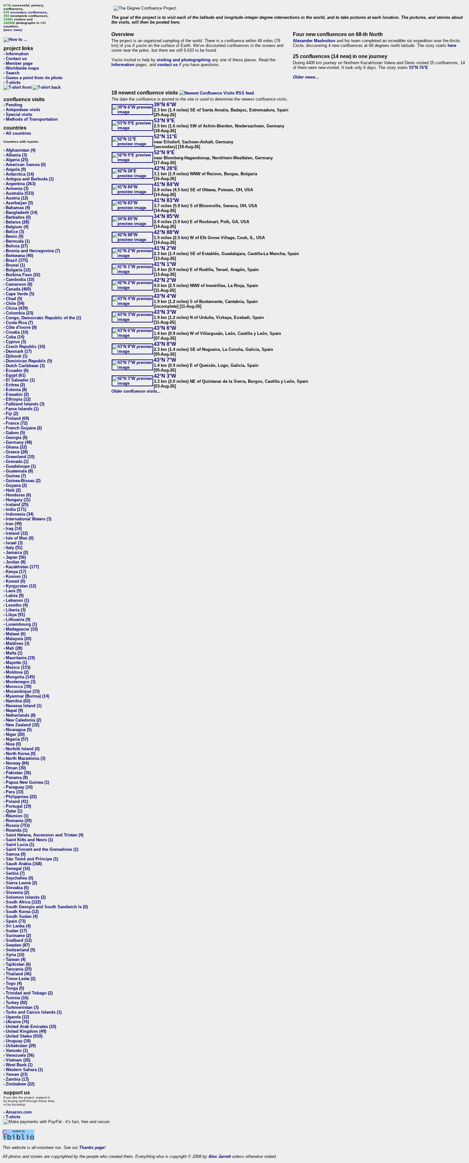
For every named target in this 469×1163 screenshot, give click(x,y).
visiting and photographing (184, 59)
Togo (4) (14, 983)
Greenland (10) (20, 456)
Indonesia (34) (20, 514)
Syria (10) (15, 954)
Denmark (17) (19, 351)
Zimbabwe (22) (20, 1084)
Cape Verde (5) (20, 293)
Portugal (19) (18, 806)
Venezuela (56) (20, 1055)
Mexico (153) (18, 667)
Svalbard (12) (19, 940)
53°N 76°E (418, 67)
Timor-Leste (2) (20, 978)
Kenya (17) (16, 571)
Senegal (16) (18, 868)
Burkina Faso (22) (23, 274)
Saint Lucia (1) (20, 844)
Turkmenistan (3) (22, 1007)
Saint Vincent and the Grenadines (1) (42, 849)
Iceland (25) (17, 504)
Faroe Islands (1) (22, 408)
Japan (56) (16, 557)
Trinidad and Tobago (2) (29, 993)
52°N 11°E (165, 136)
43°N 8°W (165, 344)
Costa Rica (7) (19, 322)
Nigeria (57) (17, 739)
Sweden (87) (18, 945)
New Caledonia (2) (23, 720)
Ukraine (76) (17, 1021)
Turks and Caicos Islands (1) (34, 1012)
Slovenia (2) (17, 892)
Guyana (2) (16, 485)
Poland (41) (17, 801)
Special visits (19, 114)
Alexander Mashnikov (314, 40)
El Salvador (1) (20, 380)
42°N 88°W (166, 232)
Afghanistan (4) (20, 150)
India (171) (16, 509)
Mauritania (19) (20, 657)
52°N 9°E (164, 152)
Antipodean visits (23, 109)
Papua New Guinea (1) (27, 782)
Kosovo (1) (16, 576)
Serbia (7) (15, 873)
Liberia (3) (16, 610)
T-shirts (13, 82)
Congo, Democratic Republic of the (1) (43, 317)
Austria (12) (17, 198)
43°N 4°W (165, 296)
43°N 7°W (165, 360)
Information (17, 53)
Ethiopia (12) (18, 399)
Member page (19, 63)
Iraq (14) (14, 528)
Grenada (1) (17, 461)
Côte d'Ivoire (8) (21, 327)
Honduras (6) (18, 495)
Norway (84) (17, 763)
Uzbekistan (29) (21, 1045)
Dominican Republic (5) (29, 361)
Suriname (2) (18, 935)
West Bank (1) (19, 1064)
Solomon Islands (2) (26, 897)
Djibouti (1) (16, 356)
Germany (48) (19, 442)
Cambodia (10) (20, 279)
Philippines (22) (21, 796)
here (452, 45)
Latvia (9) (15, 595)
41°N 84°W (166, 184)
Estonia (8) (16, 389)
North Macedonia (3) (25, 758)
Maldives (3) (17, 643)
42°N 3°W (165, 376)
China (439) (17, 308)
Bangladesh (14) (21, 212)
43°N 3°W (165, 312)
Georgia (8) (16, 437)
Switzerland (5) (20, 950)
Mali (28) (14, 648)
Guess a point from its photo (34, 77)
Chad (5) (14, 298)
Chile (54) (15, 303)
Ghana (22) (16, 447)
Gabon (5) (15, 432)
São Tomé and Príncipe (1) (32, 859)
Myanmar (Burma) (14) (27, 696)
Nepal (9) (14, 710)
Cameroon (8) (19, 284)
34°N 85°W (166, 216)
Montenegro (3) (20, 681)
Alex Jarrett (219, 1156)
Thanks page (91, 1147)
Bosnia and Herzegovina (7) (33, 250)
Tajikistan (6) (18, 964)
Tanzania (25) (19, 969)
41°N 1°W (165, 264)
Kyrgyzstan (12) (21, 586)
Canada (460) (18, 289)
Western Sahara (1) (24, 1069)
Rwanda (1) (16, 830)
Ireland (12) (17, 533)
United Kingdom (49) (26, 1031)
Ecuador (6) (17, 370)
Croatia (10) (17, 332)
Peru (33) (14, 791)
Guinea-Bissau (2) (23, 480)
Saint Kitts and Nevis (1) (29, 839)
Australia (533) (20, 193)
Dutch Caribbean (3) (25, 365)
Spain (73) (16, 921)
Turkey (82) (16, 1002)
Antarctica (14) (20, 174)
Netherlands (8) (20, 715)
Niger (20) (15, 734)
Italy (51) (14, 547)
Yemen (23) (16, 1074)
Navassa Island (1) (23, 705)
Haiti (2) (13, 490)
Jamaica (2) (17, 552)
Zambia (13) (17, 1079)
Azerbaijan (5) (19, 202)
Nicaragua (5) (19, 729)
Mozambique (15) (23, 691)
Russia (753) (18, 825)
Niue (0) (13, 744)
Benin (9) (14, 236)
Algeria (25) (17, 159)
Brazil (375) (17, 260)
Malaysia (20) (18, 638)
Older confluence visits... (136, 391)
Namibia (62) (18, 701)
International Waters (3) (28, 519)
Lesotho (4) (17, 605)
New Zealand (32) (22, 724)
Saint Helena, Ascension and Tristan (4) (44, 835)
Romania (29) (19, 820)
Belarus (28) (17, 222)
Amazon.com (19, 1112)
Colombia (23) (19, 313)
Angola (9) (16, 169)
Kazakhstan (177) (22, 566)
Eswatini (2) (17, 394)
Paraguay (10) (19, 787)
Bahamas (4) (18, 207)
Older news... (306, 77)
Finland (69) (17, 418)
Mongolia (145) (20, 677)
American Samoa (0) (26, 164)
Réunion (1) (17, 815)
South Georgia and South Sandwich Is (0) (47, 906)
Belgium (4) (17, 226)
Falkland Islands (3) (25, 404)
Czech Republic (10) (25, 346)
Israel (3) (14, 542)
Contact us (16, 58)
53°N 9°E (164, 120)
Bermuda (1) (18, 241)
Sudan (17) (16, 930)
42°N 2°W (165, 280)
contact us (167, 64)
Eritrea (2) (15, 384)
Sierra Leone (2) (21, 882)
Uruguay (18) (18, 1040)
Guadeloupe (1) (21, 466)
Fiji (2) (12, 413)
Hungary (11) (18, 499)
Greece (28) (17, 451)
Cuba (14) (15, 337)
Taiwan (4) (16, 959)
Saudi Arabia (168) (24, 863)
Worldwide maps (22, 68)
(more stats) (13, 30)
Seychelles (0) (19, 878)
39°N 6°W (165, 104)
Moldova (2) (17, 672)
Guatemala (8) (19, 471)
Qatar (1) (14, 811)
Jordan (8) (16, 562)
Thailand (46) (18, 973)
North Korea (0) (20, 753)
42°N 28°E (166, 168)
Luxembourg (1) (21, 624)
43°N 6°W (165, 328)
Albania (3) (16, 155)
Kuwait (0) (15, 581)
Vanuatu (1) (17, 1050)
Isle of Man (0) (20, 538)
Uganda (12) (17, 1017)
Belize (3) (15, 231)
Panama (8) (17, 777)
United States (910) (24, 1036)
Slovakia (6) (17, 887)
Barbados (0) (18, 217)
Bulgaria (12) (18, 270)
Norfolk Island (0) (23, 748)
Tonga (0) (15, 988)
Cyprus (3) (16, 341)
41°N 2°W (165, 248)
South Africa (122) (23, 902)
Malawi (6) (16, 633)
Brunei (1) (15, 265)
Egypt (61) (16, 375)
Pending (14, 104)
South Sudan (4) (22, 916)
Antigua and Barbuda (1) (30, 179)
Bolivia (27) (17, 246)
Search (12, 73)
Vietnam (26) (18, 1060)
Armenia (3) (17, 188)
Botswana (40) (19, 255)
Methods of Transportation (32, 119)
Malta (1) (14, 653)
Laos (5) (13, 590)
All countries (18, 133)
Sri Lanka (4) (18, 926)
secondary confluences (28, 12)
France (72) (16, 423)
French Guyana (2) (24, 428)
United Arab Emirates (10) (31, 1026)
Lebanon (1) (17, 600)
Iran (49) (14, 523)
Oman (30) (16, 768)
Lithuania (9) (18, 619)
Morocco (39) (18, 686)
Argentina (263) (20, 183)
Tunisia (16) (17, 997)
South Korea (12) (22, 911)
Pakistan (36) (18, 772)
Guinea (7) (16, 475)
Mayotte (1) (16, 662)
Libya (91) (15, 614)
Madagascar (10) (22, 629)
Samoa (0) (16, 854)
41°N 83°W (166, 200)
